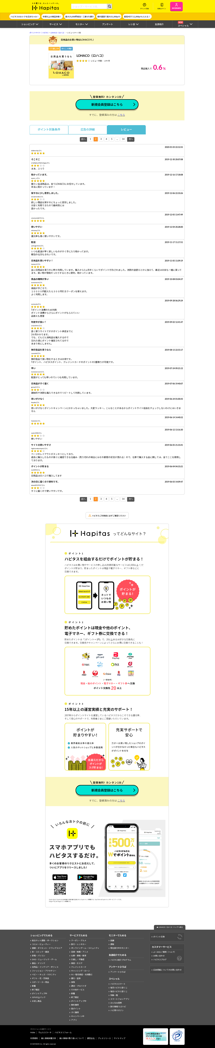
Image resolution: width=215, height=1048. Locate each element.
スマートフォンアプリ (119, 999)
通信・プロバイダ (78, 986)
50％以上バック (38, 997)
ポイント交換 (159, 937)
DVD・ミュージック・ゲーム (44, 959)
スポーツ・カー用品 (40, 982)
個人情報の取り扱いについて (71, 1038)
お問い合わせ (159, 956)
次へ (131, 139)
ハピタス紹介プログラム (120, 960)
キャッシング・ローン (80, 971)
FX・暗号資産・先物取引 (81, 975)
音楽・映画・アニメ (79, 952)
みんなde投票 (116, 1003)
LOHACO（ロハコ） (58, 33)
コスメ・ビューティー (41, 944)
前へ (83, 139)
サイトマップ (119, 1038)
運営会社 (91, 1038)
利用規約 (34, 1038)
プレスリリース (104, 1038)
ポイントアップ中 (39, 994)
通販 (112, 944)
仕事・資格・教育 (78, 956)
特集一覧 (114, 995)
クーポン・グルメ (78, 940)
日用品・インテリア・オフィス (45, 967)
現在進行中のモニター (119, 948)
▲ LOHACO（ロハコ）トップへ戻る (170, 927)
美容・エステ (76, 963)
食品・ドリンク (38, 963)
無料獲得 (75, 1005)
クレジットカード (78, 967)
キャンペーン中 (77, 1016)
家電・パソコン (38, 956)
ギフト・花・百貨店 (40, 978)
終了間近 (36, 990)
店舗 (112, 940)
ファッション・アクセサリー (44, 971)
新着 (34, 986)
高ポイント (76, 1009)
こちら (121, 115)
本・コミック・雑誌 (40, 952)
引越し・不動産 (77, 959)
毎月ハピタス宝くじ (118, 988)
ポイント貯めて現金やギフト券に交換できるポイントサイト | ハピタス (45, 6)
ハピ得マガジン (117, 1010)
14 (123, 139)
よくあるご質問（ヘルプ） (164, 952)
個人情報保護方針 (48, 1038)
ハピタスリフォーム (63, 1032)
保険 (73, 982)
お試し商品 (36, 1001)
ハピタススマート (117, 984)
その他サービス (77, 990)
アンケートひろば (117, 972)
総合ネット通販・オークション (45, 940)
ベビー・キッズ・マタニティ (44, 975)
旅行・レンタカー (78, 944)
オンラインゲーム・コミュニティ (85, 948)
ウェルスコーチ (44, 1032)
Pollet (32, 1032)
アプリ (74, 1020)
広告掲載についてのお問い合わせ (167, 970)
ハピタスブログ (160, 960)
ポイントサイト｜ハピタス (39, 33)
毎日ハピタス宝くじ (118, 991)
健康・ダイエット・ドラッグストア (47, 948)
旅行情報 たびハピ (118, 1007)
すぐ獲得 (75, 1012)
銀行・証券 (76, 978)
